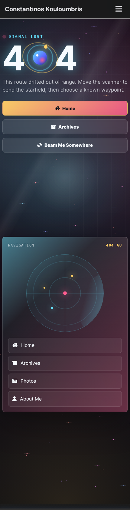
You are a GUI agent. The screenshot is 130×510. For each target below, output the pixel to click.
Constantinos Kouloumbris (43, 9)
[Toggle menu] (118, 9)
